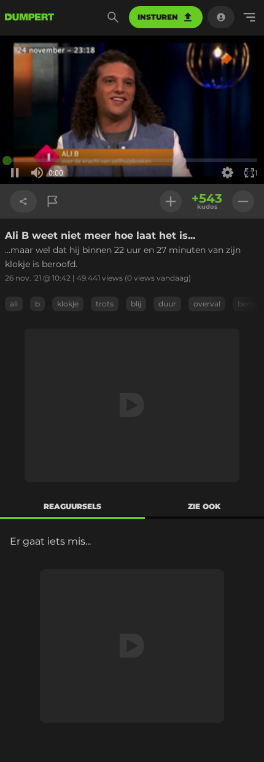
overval (206, 303)
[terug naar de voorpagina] (29, 17)
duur (167, 303)
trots (105, 303)
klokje (68, 303)
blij (136, 303)
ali (14, 303)
